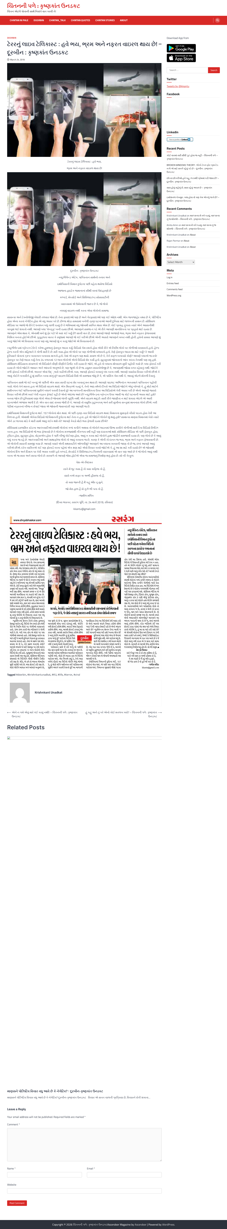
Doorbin (39, 20)
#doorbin (21, 675)
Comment (13, 1124)
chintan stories (105, 20)
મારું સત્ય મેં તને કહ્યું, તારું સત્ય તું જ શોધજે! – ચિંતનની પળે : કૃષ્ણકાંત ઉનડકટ (193, 217)
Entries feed (173, 283)
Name (11, 1168)
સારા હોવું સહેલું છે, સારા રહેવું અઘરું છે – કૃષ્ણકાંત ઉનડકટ (189, 189)
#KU (54, 675)
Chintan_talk (57, 20)
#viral (77, 675)
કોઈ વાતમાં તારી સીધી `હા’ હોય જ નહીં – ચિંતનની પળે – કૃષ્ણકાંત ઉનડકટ (192, 157)
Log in (169, 277)
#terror (68, 675)
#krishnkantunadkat (39, 675)
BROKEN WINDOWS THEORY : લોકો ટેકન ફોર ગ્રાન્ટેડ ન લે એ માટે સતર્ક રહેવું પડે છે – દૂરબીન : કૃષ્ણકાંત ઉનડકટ (192, 168)
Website (11, 1185)
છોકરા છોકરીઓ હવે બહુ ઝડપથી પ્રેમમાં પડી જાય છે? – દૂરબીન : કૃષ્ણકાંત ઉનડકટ (193, 179)
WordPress (168, 1225)
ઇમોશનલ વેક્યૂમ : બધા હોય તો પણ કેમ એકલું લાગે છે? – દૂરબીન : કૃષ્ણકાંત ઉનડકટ (193, 199)
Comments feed (174, 289)
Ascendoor (140, 1225)
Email (91, 1168)
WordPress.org (174, 295)
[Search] (217, 20)
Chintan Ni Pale (19, 20)
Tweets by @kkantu (178, 86)
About (124, 20)
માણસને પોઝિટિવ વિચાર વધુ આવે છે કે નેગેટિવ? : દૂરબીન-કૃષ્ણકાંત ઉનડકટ (55, 1091)
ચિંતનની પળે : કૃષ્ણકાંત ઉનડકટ (43, 5)
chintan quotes (80, 20)
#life (60, 675)
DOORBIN (11, 38)
